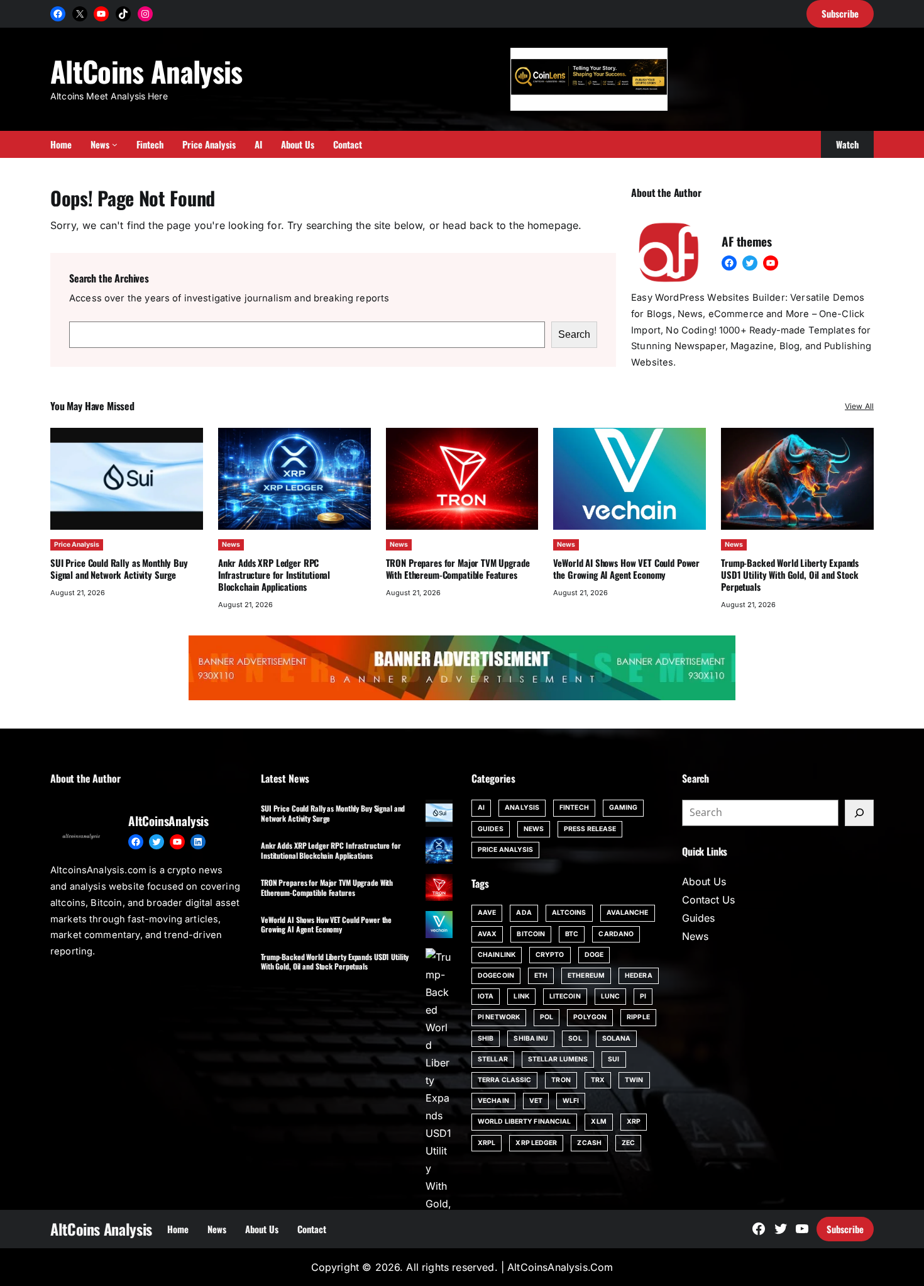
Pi (643, 996)
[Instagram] (145, 13)
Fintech (574, 807)
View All (859, 406)
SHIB (485, 1038)
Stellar (493, 1059)
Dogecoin (496, 975)
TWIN (634, 1080)
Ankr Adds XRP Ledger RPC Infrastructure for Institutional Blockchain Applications (274, 574)
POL (546, 1017)
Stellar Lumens (558, 1059)
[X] (79, 13)
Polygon (590, 1017)
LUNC (610, 996)
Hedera (638, 975)
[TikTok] (123, 13)
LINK (521, 996)
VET (535, 1101)
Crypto (550, 955)
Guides (490, 829)
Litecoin (565, 996)
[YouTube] (101, 13)
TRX (598, 1080)
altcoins (569, 913)
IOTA (485, 996)
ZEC (628, 1143)
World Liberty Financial (524, 1121)
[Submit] (859, 813)
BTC (571, 934)
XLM (598, 1121)
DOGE (594, 955)
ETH (540, 975)
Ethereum (586, 975)
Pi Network (499, 1017)
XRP (634, 1121)
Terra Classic (504, 1080)
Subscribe (845, 1229)
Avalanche (628, 913)
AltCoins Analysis (146, 71)
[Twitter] (749, 263)
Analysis (522, 807)
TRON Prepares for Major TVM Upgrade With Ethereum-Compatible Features (458, 568)
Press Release (590, 829)
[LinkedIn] (198, 841)
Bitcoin (531, 934)
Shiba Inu (531, 1038)
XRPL (486, 1143)
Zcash (589, 1143)
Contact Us (708, 899)
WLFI (571, 1101)
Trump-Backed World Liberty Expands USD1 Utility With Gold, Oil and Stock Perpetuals (790, 574)
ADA (523, 913)
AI (481, 807)
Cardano (616, 934)
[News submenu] (115, 144)
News (231, 544)
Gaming (623, 807)
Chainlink (496, 955)
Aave (487, 913)
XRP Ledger (536, 1143)
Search (574, 334)
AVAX (487, 934)
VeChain (493, 1101)
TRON (560, 1080)
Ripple (638, 1017)
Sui (613, 1059)
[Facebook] (57, 13)
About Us (704, 881)
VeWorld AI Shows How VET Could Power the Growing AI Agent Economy (626, 568)
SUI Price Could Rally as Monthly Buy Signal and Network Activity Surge (119, 568)
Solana (616, 1038)
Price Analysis (76, 544)
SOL (574, 1038)
